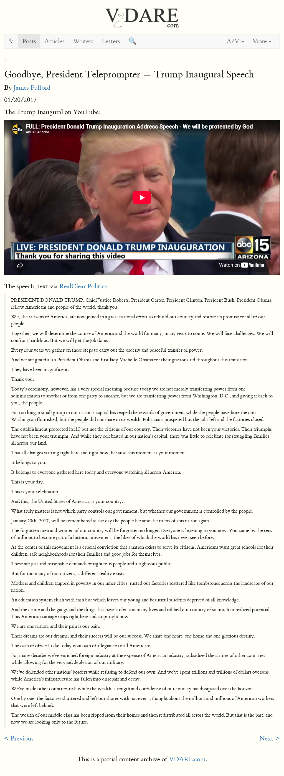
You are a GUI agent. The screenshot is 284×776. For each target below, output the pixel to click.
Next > (269, 738)
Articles (54, 41)
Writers (83, 41)
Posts (29, 41)
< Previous (19, 738)
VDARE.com (187, 759)
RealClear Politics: (83, 286)
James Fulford (32, 88)
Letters (111, 41)
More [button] (260, 41)
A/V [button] (234, 41)
